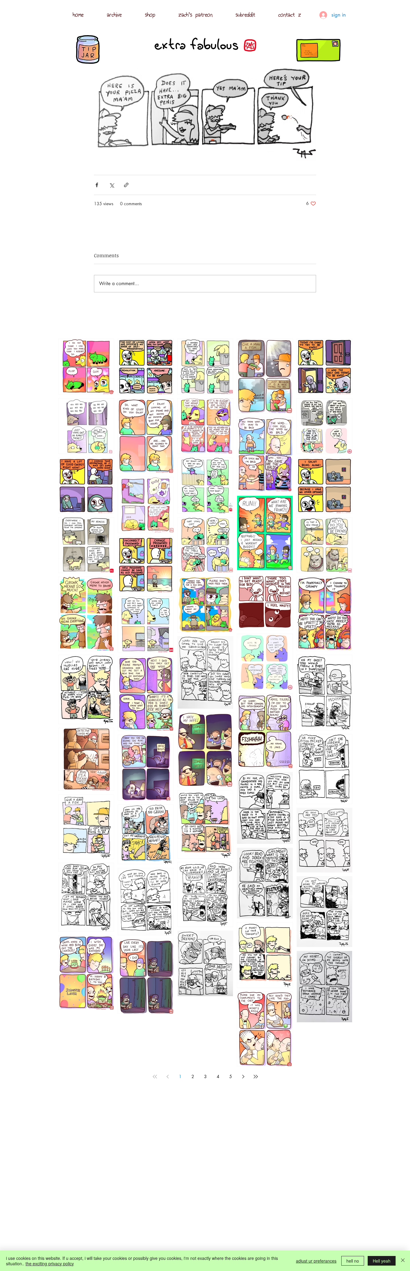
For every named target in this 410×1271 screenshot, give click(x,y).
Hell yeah (381, 1261)
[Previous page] (167, 1076)
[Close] (402, 1260)
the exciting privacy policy (50, 1263)
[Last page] (255, 1076)
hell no (352, 1261)
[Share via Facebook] (97, 185)
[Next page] (243, 1076)
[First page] (154, 1076)
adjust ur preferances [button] (316, 1261)
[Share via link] (126, 185)
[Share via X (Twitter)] (111, 185)
